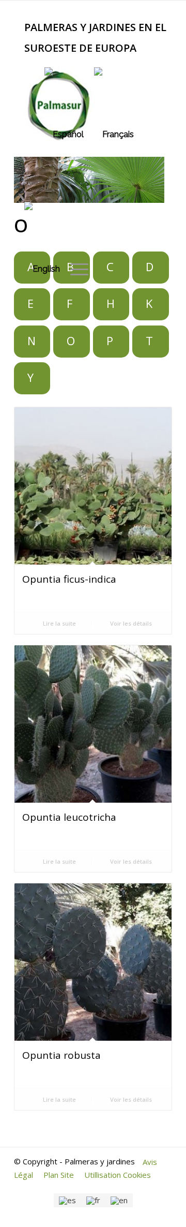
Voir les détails (130, 623)
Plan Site (58, 1175)
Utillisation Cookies (117, 1175)
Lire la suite (58, 623)
